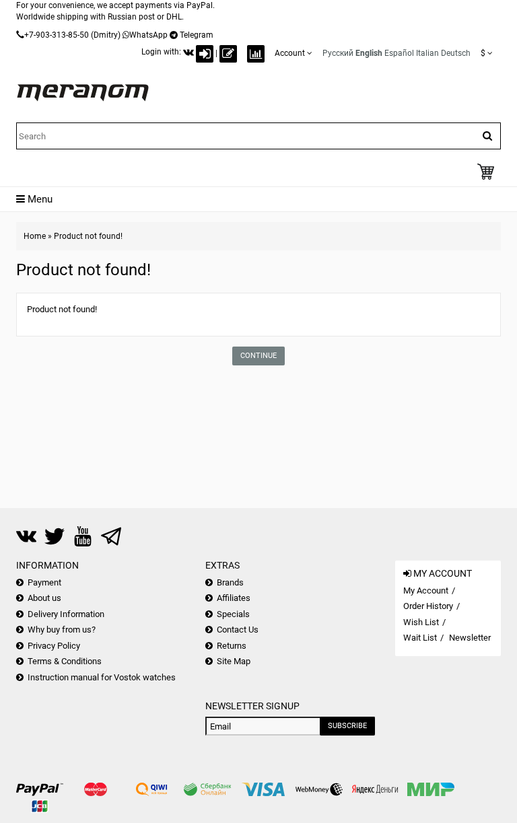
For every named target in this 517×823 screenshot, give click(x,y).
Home (35, 236)
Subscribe (347, 725)
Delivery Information (66, 614)
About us (44, 598)
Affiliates (233, 598)
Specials (233, 614)
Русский (337, 53)
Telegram (196, 35)
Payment (44, 582)
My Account (425, 590)
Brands (230, 582)
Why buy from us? (62, 629)
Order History (428, 606)
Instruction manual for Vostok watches (102, 677)
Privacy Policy (54, 646)
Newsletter (470, 638)
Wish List (421, 622)
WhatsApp (148, 35)
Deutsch (456, 53)
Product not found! (88, 236)
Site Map (233, 661)
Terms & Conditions (65, 661)
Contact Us (237, 629)
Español (399, 53)
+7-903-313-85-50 (56, 35)
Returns (231, 646)
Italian (427, 53)
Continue (258, 355)
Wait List (420, 638)
